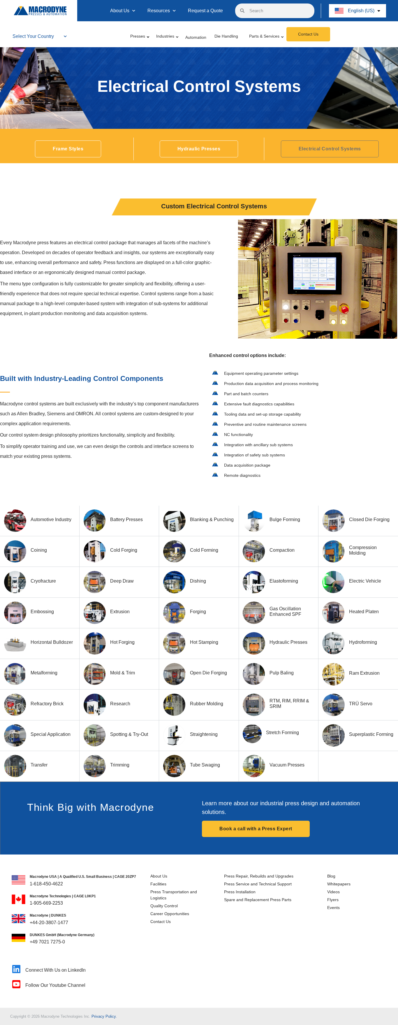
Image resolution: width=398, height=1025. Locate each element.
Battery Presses (126, 519)
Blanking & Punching (212, 519)
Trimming (119, 764)
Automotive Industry (51, 519)
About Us (119, 10)
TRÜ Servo (360, 703)
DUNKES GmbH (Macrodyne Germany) (62, 935)
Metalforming (44, 672)
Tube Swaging (205, 764)
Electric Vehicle (365, 581)
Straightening (204, 734)
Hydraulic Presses (288, 642)
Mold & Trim (122, 672)
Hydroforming (363, 642)
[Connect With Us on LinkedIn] (16, 969)
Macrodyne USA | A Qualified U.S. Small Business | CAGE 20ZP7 (83, 877)
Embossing (42, 611)
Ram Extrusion (364, 673)
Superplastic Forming (371, 734)
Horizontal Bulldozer (52, 642)
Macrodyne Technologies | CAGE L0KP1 (63, 896)
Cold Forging (123, 550)
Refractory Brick (47, 703)
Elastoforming (284, 581)
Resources (158, 10)
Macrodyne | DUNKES (48, 915)
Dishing (198, 581)
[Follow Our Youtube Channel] (16, 984)
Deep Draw (122, 581)
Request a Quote (205, 10)
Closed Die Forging (369, 519)
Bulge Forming (285, 519)
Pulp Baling (282, 672)
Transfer (39, 764)
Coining (39, 550)
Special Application (51, 734)
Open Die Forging (208, 672)
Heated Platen (364, 611)
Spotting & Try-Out (129, 734)
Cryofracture (43, 581)
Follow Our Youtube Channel (55, 985)
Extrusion (120, 611)
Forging (198, 611)
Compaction (282, 550)
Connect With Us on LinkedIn (55, 970)
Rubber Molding (206, 703)
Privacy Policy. (104, 1016)
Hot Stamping (204, 642)
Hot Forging (122, 642)
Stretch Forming (282, 732)
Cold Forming (204, 550)
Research (120, 703)
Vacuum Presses (287, 764)
